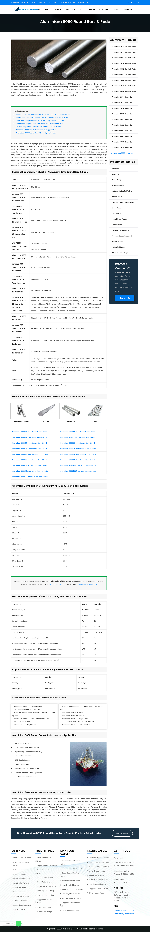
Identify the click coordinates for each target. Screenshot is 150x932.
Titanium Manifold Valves (71, 898)
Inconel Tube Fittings (45, 877)
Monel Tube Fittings (44, 882)
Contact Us (125, 298)
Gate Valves (116, 214)
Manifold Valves (118, 185)
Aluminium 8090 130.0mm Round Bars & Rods (78, 471)
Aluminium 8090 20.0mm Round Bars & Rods (77, 437)
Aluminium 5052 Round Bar (122, 119)
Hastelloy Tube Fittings (45, 891)
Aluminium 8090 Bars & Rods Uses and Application (36, 130)
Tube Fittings (117, 180)
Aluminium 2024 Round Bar (122, 108)
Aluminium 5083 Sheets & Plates (124, 75)
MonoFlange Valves (119, 219)
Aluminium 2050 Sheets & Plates (124, 63)
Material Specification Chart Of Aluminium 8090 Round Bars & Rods (43, 114)
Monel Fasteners (19, 892)
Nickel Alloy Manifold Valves (72, 889)
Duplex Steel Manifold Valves (73, 868)
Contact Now (122, 833)
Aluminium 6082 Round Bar (122, 136)
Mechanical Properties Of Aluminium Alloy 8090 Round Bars (39, 123)
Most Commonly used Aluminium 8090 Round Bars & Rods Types (42, 117)
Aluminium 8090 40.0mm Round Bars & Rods (78, 448)
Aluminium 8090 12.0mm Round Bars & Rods (77, 432)
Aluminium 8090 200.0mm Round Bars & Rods (30, 477)
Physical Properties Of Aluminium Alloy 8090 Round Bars (38, 126)
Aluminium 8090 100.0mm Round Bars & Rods (78, 465)
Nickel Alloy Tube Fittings (46, 886)
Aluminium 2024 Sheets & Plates (124, 58)
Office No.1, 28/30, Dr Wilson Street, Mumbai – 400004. (70, 2)
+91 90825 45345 (127, 874)
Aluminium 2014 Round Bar (122, 97)
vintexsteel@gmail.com (124, 914)
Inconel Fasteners (19, 887)
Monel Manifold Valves (70, 885)
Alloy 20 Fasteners (19, 909)
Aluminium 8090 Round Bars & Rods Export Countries (37, 133)
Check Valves (117, 225)
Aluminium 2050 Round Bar (122, 114)
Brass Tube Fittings (44, 907)
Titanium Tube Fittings (45, 895)
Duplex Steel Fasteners (21, 879)
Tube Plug (115, 174)
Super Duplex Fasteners (21, 883)
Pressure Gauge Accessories (122, 236)
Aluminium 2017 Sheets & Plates (124, 52)
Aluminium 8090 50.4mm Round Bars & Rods (78, 454)
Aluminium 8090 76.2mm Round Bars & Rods (29, 465)
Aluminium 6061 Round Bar (122, 131)
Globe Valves (117, 208)
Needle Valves (117, 197)
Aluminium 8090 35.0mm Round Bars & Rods (30, 448)
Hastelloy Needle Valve (97, 884)
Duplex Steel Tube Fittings (47, 865)
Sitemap (99, 929)
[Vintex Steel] (26, 9)
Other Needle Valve (96, 893)
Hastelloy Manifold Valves (71, 894)
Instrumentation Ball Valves (122, 191)
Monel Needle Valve (96, 875)
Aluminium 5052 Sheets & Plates (124, 69)
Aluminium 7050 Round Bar (122, 142)
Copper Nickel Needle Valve (99, 888)
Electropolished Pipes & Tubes (123, 202)
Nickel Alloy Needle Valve (98, 880)
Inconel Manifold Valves (71, 881)
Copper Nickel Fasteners (22, 905)
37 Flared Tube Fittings (120, 230)
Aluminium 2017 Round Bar (122, 103)
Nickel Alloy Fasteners (21, 896)
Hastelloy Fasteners (20, 901)
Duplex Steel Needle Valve (99, 862)
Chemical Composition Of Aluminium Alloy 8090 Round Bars (40, 120)
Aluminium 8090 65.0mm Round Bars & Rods (78, 460)
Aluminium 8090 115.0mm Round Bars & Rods (30, 471)
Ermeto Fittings (117, 242)
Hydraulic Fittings (118, 247)
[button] (72, 763)
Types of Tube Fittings (120, 253)
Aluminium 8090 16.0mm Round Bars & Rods (29, 437)
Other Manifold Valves (70, 910)
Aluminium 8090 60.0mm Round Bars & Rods (29, 460)
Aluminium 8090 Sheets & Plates (124, 91)
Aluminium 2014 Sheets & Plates (124, 47)
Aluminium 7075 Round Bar (122, 148)
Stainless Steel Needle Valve (99, 858)
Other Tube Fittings (44, 912)
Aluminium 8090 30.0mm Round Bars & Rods (78, 443)
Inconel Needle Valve (97, 871)
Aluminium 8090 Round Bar (123, 153)
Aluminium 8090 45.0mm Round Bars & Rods (30, 454)
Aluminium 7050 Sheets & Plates (124, 80)
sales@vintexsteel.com (21, 2)
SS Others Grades (19, 870)
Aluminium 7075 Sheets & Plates (124, 86)
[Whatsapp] (19, 924)
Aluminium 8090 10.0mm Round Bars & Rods (29, 432)
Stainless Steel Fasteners (22, 858)
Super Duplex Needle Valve (99, 866)
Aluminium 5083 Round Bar (122, 125)
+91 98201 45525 (127, 865)
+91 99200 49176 (120, 882)
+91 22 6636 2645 (40, 2)
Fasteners (115, 169)
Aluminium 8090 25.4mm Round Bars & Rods (30, 443)
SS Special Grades (19, 874)
